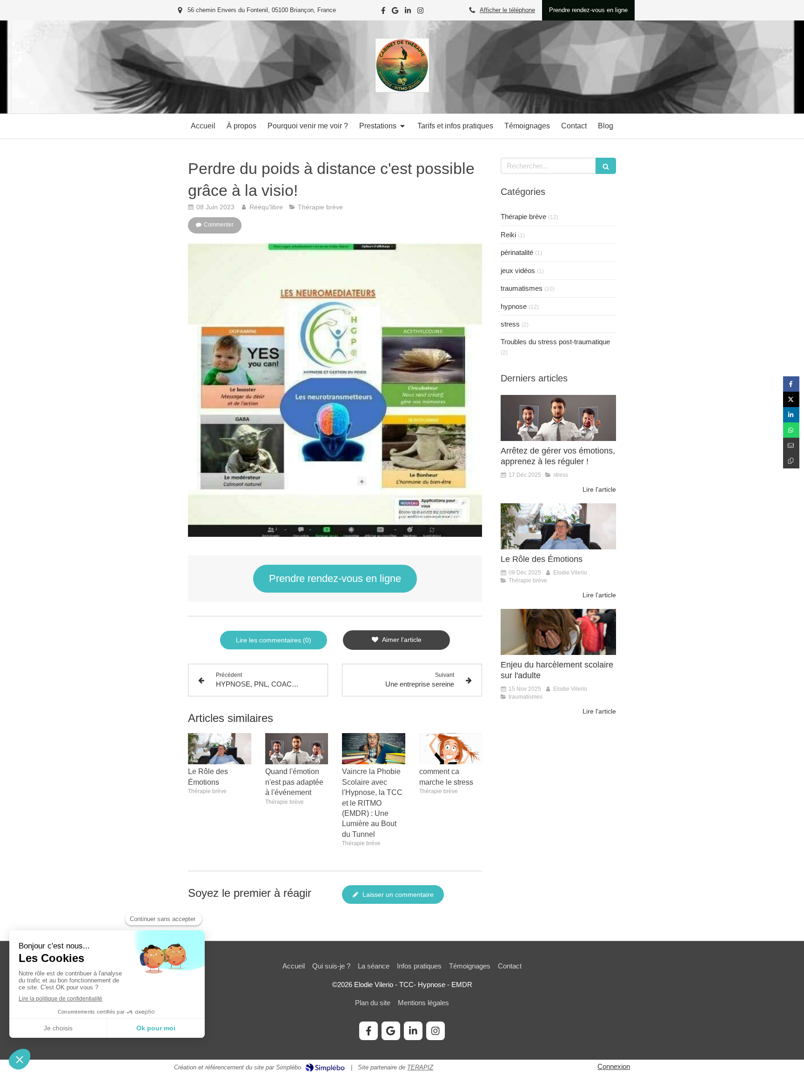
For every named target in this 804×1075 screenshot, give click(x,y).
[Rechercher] (606, 166)
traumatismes (522, 288)
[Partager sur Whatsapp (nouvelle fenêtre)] (791, 430)
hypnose (514, 306)
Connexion (613, 1066)
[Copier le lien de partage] (791, 460)
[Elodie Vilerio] (402, 90)
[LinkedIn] (408, 12)
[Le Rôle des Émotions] (219, 749)
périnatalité (517, 252)
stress (510, 324)
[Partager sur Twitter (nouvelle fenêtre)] (791, 399)
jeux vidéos (518, 270)
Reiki (508, 235)
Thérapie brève (523, 216)
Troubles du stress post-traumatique (555, 342)
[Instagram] (420, 12)
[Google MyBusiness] (395, 12)
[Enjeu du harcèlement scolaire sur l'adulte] (558, 632)
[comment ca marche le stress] (450, 749)
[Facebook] (383, 12)
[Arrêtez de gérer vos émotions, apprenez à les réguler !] (558, 418)
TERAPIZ (420, 1067)
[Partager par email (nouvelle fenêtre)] (791, 445)
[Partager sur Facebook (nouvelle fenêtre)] (791, 384)
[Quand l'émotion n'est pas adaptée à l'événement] (296, 749)
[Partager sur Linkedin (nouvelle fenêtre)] (791, 414)
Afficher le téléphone (507, 10)
